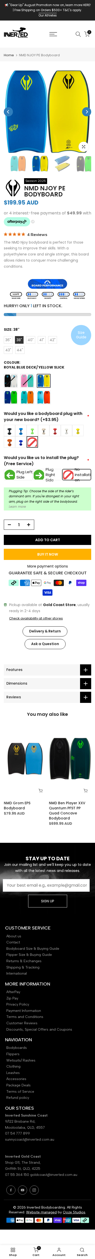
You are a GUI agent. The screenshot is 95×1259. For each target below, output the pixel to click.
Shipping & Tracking (23, 967)
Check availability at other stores (36, 618)
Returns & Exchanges (24, 961)
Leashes (13, 1073)
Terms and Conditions (24, 1017)
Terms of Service (20, 1091)
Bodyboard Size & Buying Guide (32, 948)
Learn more (17, 506)
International (16, 973)
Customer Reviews (21, 1023)
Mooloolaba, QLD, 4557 (25, 1127)
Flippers (13, 1054)
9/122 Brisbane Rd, (20, 1121)
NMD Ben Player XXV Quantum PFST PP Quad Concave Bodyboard (67, 810)
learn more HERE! (78, 5)
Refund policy (17, 1098)
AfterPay (13, 992)
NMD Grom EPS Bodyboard (17, 805)
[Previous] (8, 111)
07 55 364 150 (17, 1175)
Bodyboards (16, 1048)
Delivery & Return (45, 631)
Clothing (13, 1066)
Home (9, 55)
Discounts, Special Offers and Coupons (39, 1029)
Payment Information (23, 1011)
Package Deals (18, 1085)
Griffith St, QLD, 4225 (22, 1168)
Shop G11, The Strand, (23, 1162)
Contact (13, 942)
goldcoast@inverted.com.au (53, 1175)
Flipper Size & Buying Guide (29, 955)
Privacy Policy (17, 1004)
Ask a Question (45, 643)
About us (13, 936)
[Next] (86, 111)
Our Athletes (48, 15)
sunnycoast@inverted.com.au (29, 1139)
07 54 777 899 (17, 1133)
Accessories (16, 1079)
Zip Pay (12, 998)
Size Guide (81, 335)
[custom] (10, 1190)
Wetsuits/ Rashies (20, 1060)
